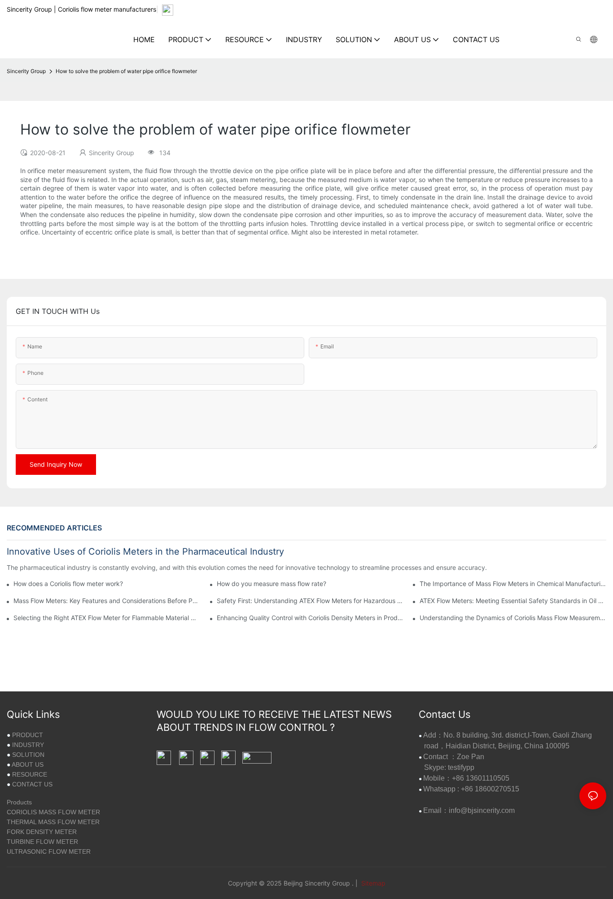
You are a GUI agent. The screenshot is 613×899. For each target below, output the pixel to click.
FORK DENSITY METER (42, 831)
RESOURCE (29, 774)
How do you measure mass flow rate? (271, 583)
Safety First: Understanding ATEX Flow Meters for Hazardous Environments (310, 600)
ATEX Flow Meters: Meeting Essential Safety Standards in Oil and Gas (513, 600)
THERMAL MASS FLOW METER (53, 821)
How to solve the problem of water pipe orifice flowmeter (126, 71)
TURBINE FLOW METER (42, 841)
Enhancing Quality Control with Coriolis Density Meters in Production (310, 617)
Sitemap (372, 883)
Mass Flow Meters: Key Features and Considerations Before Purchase (106, 600)
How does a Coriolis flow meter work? (68, 583)
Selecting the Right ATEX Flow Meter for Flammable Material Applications (106, 617)
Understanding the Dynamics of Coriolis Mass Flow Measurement (513, 617)
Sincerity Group (26, 71)
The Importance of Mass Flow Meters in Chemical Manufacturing (513, 583)
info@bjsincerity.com (482, 810)
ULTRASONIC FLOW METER (49, 851)
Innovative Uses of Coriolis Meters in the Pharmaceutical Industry (145, 551)
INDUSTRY (28, 744)
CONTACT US (32, 784)
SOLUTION (28, 754)
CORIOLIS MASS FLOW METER (53, 812)
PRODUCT (27, 734)
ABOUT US (28, 764)
